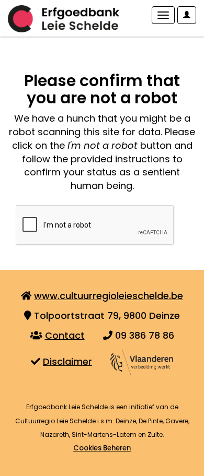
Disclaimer (67, 361)
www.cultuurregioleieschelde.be (108, 295)
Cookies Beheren (102, 448)
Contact (65, 335)
